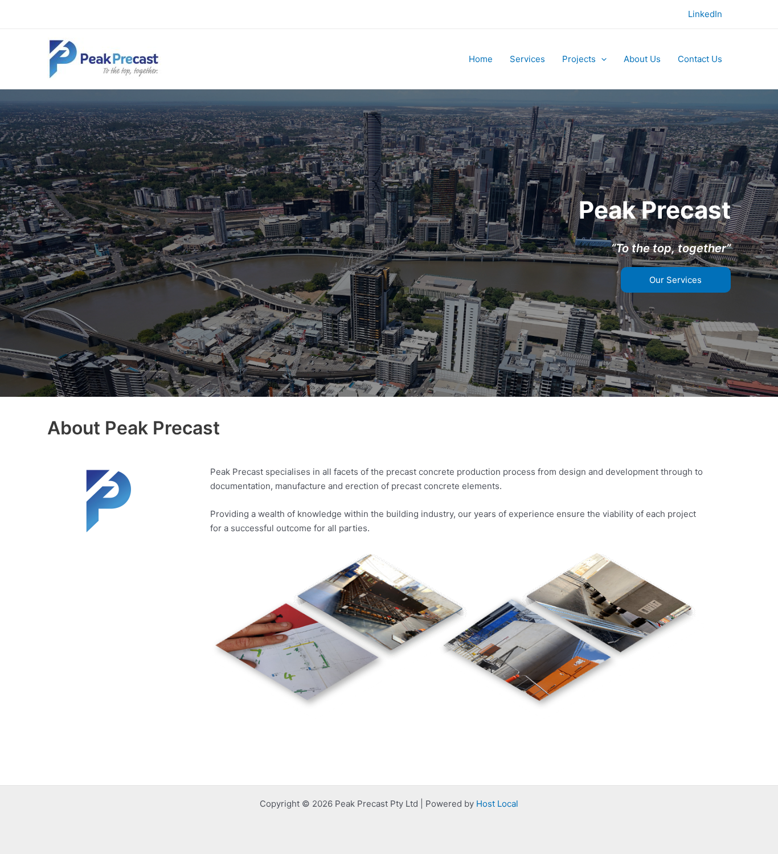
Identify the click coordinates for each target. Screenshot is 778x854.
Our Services (675, 279)
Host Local (497, 803)
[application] (601, 59)
